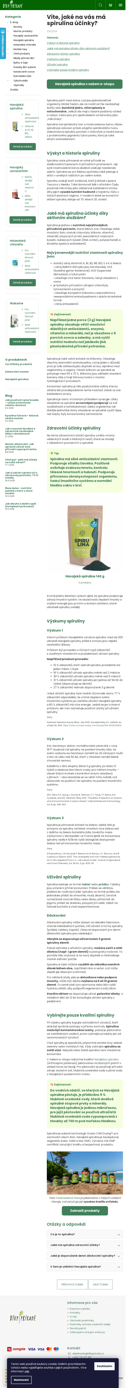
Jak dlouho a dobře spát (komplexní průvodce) (19, 505)
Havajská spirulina (22, 40)
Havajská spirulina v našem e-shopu (83, 84)
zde (26, 1371)
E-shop (13, 22)
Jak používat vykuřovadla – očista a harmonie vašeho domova (20, 403)
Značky (13, 89)
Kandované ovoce (22, 71)
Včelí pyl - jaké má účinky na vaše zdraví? (20, 461)
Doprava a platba (79, 1308)
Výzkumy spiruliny (57, 59)
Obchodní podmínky (81, 1320)
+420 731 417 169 (80, 1357)
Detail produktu (21, 146)
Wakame (15, 303)
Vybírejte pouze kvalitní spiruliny (67, 70)
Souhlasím (104, 1366)
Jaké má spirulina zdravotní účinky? (73, 1245)
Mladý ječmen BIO (22, 58)
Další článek (99, 1284)
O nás (72, 1316)
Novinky (16, 26)
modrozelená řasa (66, 1198)
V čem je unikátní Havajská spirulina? (74, 1267)
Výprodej (17, 85)
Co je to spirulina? (61, 1234)
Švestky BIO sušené (23, 67)
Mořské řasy (19, 49)
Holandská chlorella (23, 44)
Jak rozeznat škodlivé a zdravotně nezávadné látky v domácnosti (19, 431)
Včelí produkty (20, 53)
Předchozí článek (71, 1284)
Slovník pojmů (77, 1328)
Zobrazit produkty (83, 1210)
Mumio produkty (21, 31)
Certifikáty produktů (17, 364)
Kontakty (74, 1312)
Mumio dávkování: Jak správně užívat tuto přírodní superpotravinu (19, 447)
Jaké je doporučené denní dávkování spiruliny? (81, 1256)
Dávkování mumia (15, 372)
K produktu (83, 582)
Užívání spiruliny (56, 65)
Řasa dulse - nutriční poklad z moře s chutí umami (17, 491)
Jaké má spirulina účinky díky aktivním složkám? (77, 48)
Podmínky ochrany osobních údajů (89, 1324)
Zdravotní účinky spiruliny (62, 54)
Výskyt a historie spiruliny (62, 43)
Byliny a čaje (19, 62)
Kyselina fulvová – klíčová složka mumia (20, 417)
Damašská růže (21, 76)
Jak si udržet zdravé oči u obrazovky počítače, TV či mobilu (20, 475)
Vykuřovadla (19, 80)
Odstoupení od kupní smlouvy (86, 1332)
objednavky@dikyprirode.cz (87, 1353)
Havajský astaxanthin (24, 35)
